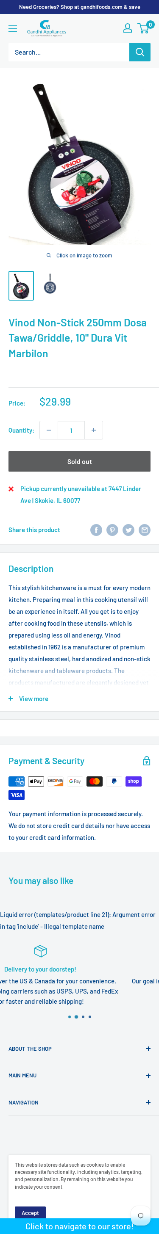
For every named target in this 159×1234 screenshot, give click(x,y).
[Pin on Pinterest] (112, 529)
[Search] (140, 52)
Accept (30, 1212)
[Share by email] (145, 529)
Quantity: (21, 430)
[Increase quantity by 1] (94, 430)
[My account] (127, 28)
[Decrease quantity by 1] (49, 430)
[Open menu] (12, 28)
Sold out (79, 461)
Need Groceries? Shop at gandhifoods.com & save (79, 6)
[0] (143, 28)
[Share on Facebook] (96, 529)
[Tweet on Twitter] (128, 529)
